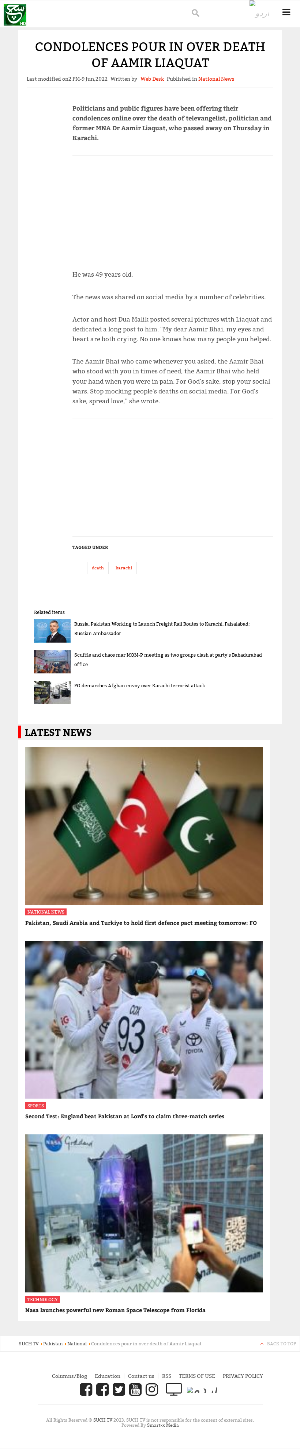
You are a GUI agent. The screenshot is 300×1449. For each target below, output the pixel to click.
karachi (124, 567)
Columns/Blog (69, 1376)
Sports (35, 1105)
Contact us (141, 1376)
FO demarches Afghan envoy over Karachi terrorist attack (139, 685)
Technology (42, 1299)
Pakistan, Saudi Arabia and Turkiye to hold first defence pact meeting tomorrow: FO (141, 922)
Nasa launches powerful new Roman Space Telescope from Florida (115, 1310)
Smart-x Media (163, 1425)
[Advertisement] (172, 209)
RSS (166, 1376)
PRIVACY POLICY (243, 1376)
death (98, 567)
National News (45, 912)
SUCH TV (103, 1420)
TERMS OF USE (197, 1376)
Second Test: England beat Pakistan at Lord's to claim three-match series (124, 1116)
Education (107, 1376)
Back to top (281, 1343)
